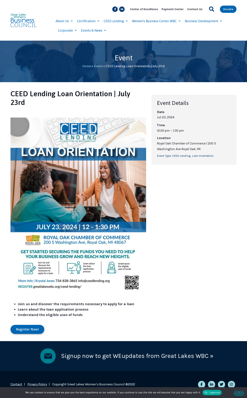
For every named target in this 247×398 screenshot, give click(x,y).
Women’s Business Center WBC (154, 21)
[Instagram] (231, 384)
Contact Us (195, 9)
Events (98, 66)
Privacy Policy (37, 384)
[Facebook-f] (115, 9)
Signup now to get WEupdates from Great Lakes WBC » (137, 356)
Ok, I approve (212, 392)
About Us (62, 21)
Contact (16, 384)
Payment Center (173, 9)
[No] (238, 393)
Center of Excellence (144, 9)
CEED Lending (114, 21)
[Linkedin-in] (122, 9)
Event (124, 58)
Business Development (201, 21)
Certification (86, 21)
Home (86, 66)
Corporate (65, 30)
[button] (211, 9)
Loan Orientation (203, 155)
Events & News (91, 30)
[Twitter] (221, 384)
